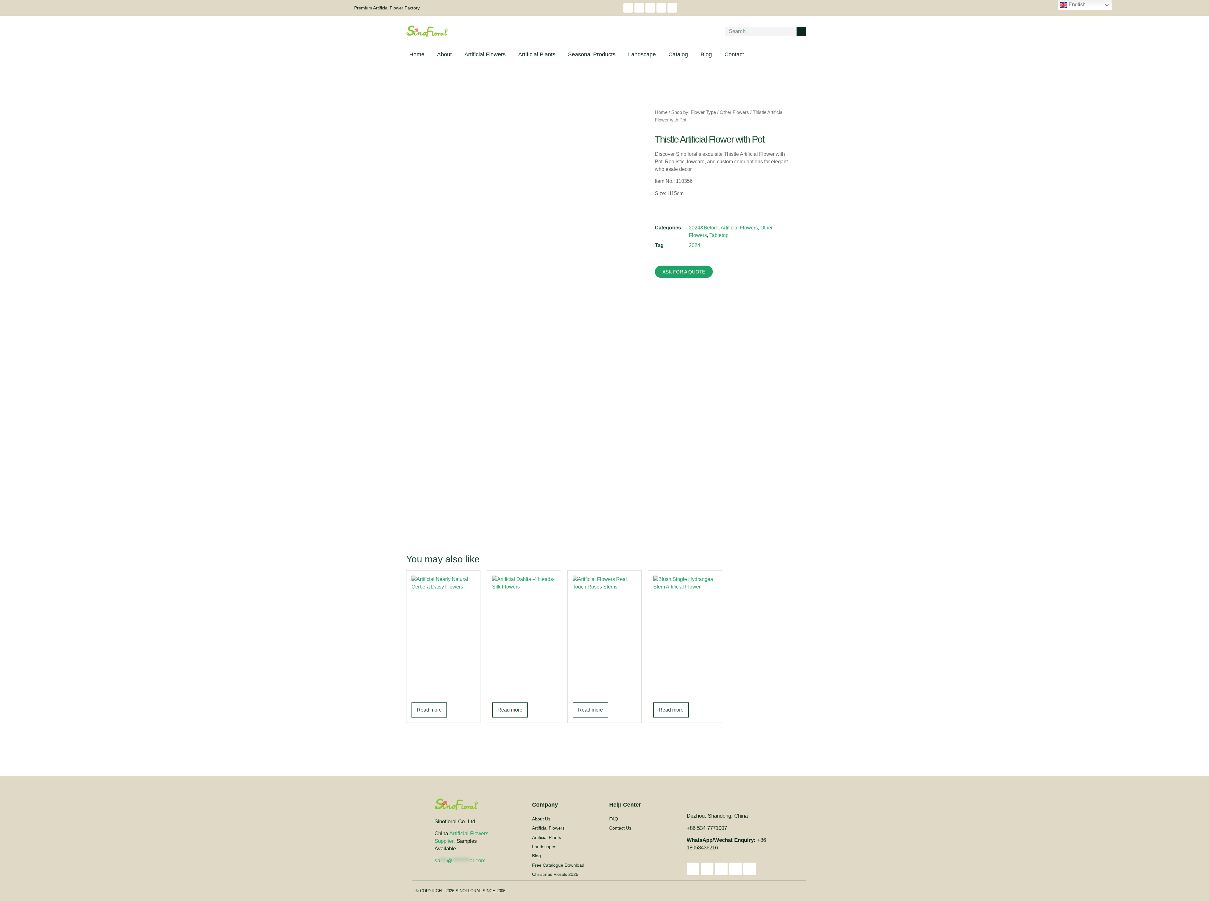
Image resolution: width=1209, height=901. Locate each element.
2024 (694, 245)
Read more (429, 709)
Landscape (642, 54)
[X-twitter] (661, 8)
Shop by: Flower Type (693, 112)
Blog (706, 54)
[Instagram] (628, 8)
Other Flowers (734, 112)
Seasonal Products (592, 54)
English (1076, 4)
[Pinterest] (672, 8)
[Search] (801, 31)
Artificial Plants (536, 54)
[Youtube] (639, 8)
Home (416, 54)
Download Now (765, 646)
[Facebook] (650, 8)
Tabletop (719, 235)
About (444, 54)
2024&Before (703, 227)
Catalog (678, 54)
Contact (734, 54)
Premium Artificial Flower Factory (387, 7)
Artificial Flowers (485, 54)
